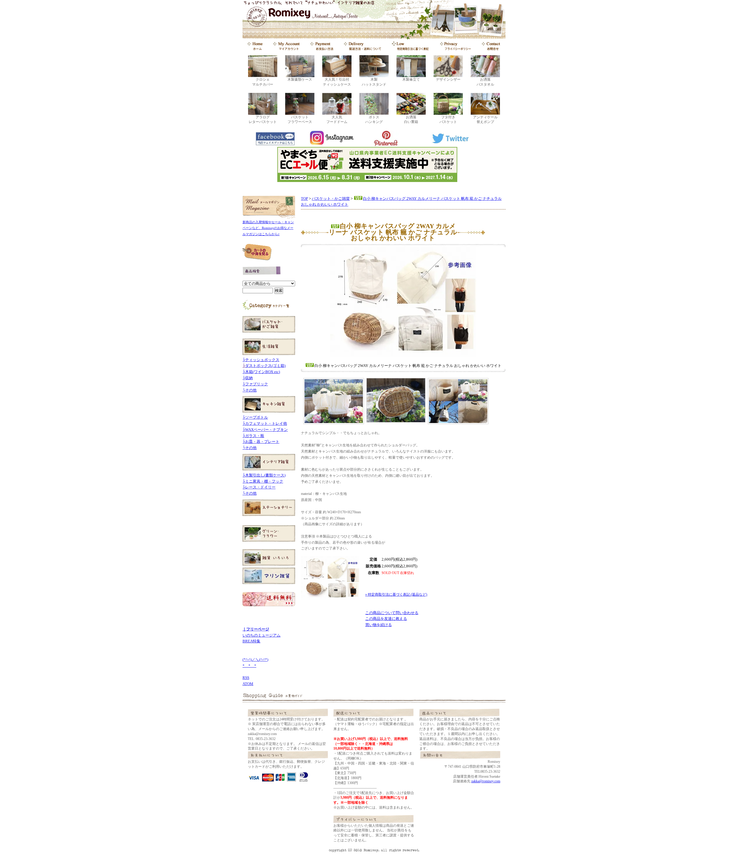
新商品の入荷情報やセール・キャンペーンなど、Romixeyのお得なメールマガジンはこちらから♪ (268, 228)
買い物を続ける (378, 625)
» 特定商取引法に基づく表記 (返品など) (396, 594)
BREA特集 (251, 641)
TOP (304, 198)
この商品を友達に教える (386, 618)
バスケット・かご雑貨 (331, 198)
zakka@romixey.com (485, 781)
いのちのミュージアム (261, 635)
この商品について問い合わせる (391, 613)
